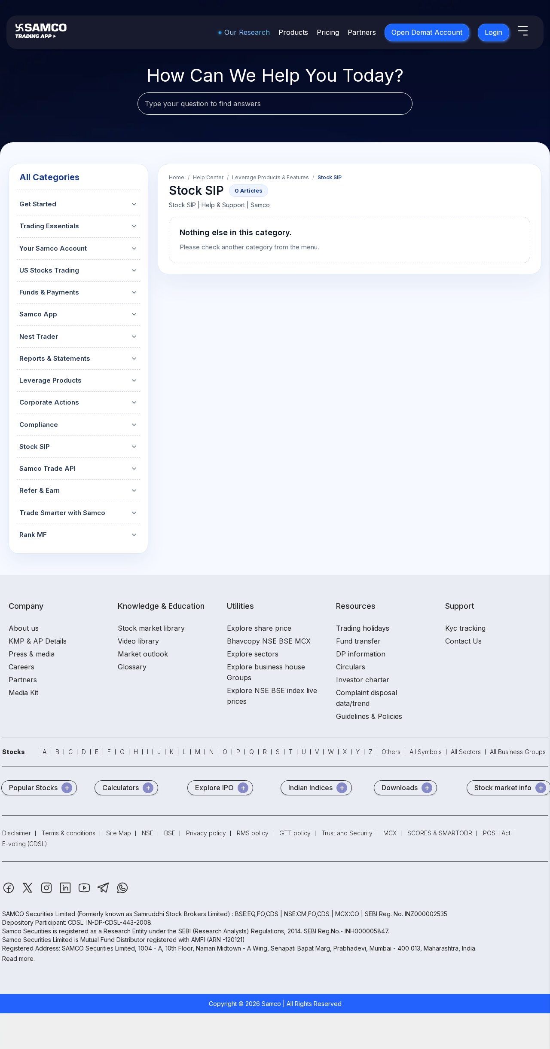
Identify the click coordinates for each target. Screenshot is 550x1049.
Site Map (118, 833)
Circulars (350, 667)
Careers (21, 667)
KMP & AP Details (38, 641)
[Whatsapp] (122, 892)
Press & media (32, 654)
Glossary (132, 667)
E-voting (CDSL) (24, 843)
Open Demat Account (426, 32)
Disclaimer (16, 833)
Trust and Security (347, 833)
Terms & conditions (68, 833)
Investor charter (362, 679)
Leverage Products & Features (270, 177)
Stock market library (151, 628)
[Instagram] (47, 892)
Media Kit (23, 692)
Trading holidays (362, 628)
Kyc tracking (465, 628)
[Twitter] (28, 892)
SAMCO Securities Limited (38, 913)
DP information (360, 654)
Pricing (328, 32)
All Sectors (466, 751)
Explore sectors (252, 654)
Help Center (208, 177)
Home (176, 177)
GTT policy (295, 833)
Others (391, 751)
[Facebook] (9, 892)
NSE (147, 833)
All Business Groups (518, 751)
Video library (138, 641)
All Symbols (425, 751)
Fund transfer (358, 641)
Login (493, 32)
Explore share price (259, 628)
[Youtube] (85, 892)
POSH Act (496, 833)
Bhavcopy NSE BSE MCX (269, 641)
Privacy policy (206, 833)
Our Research (247, 32)
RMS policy (253, 833)
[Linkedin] (66, 892)
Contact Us (463, 641)
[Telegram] (104, 892)
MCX (390, 833)
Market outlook (143, 654)
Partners (362, 32)
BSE (169, 833)
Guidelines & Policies (369, 716)
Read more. (18, 958)
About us (24, 628)
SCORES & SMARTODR (439, 833)
